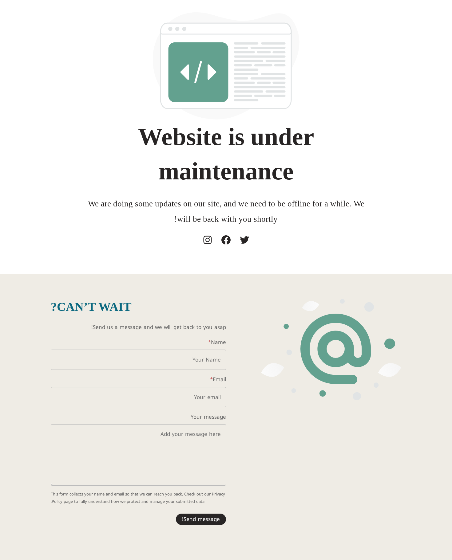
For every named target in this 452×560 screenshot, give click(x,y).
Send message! (201, 519)
